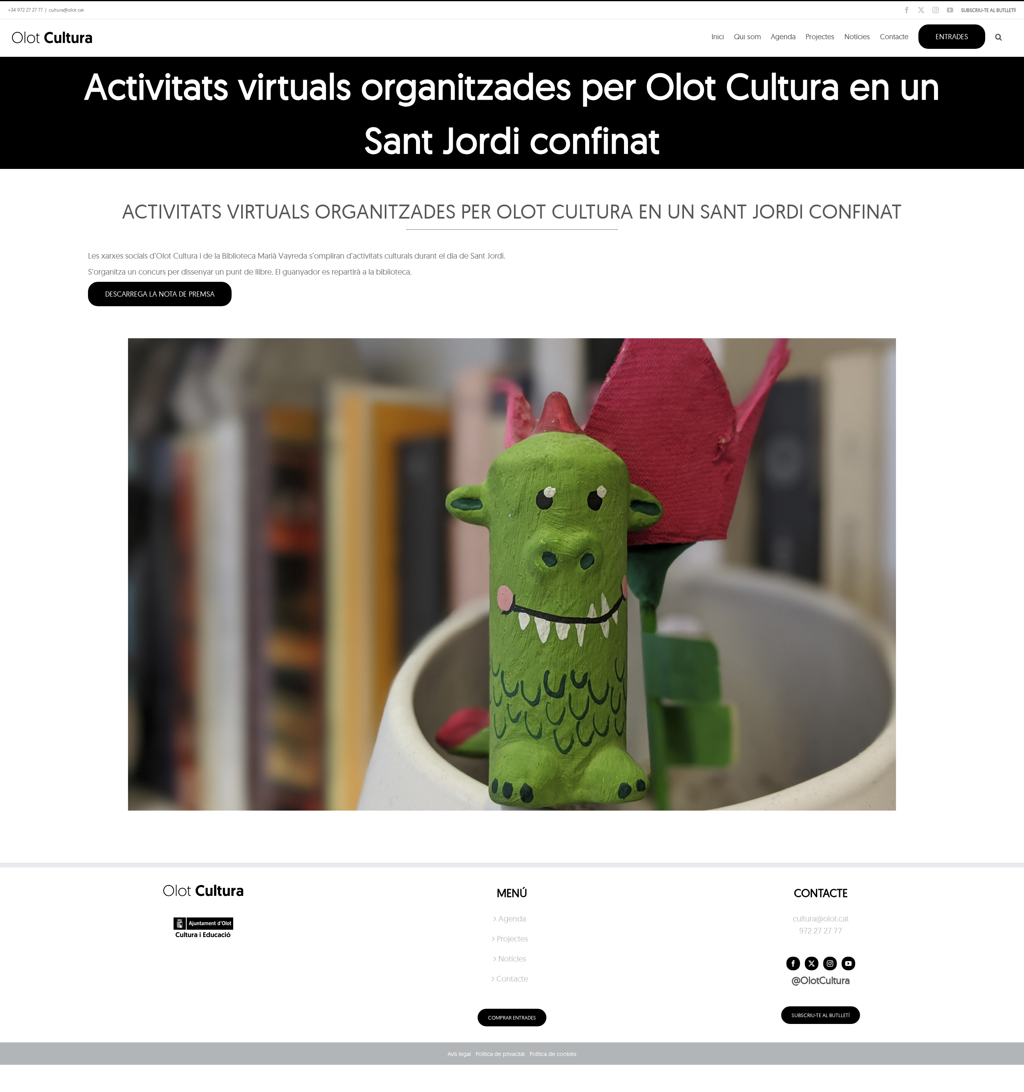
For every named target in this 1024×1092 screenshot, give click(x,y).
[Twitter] (811, 963)
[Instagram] (830, 963)
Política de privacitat (500, 1054)
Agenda (512, 918)
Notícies (512, 958)
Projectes (512, 938)
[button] (998, 36)
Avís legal (459, 1054)
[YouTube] (848, 963)
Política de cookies (553, 1054)
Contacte (512, 979)
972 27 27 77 (820, 930)
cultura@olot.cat (821, 918)
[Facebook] (793, 963)
